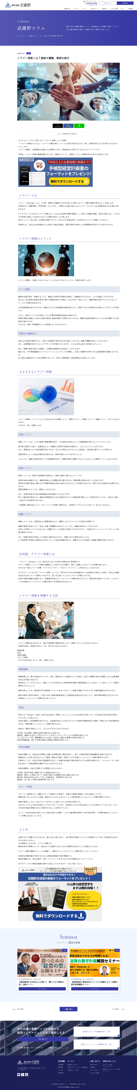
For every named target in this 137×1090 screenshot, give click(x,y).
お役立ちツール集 (73, 1070)
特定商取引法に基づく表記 (77, 1084)
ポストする (58, 126)
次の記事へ (116, 1009)
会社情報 (130, 8)
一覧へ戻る (68, 1009)
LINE (79, 126)
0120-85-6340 (91, 3)
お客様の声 (104, 8)
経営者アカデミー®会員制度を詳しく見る (97, 1031)
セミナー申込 (94, 1070)
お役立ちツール (95, 8)
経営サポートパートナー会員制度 (77, 1067)
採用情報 (60, 1073)
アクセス (60, 1070)
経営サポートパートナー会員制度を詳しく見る (96, 1044)
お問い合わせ (107, 3)
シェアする (68, 126)
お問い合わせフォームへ (55, 1048)
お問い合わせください (26, 1048)
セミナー (84, 8)
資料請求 (125, 3)
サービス (75, 8)
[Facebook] (22, 1074)
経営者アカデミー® (73, 1065)
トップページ (22, 36)
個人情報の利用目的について (60, 1084)
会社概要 (60, 1065)
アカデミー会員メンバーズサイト (108, 1065)
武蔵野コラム (32, 36)
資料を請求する (42, 1039)
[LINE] (18, 1074)
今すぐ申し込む (42, 989)
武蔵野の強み (67, 8)
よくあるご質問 (114, 8)
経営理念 (60, 1067)
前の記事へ (21, 1009)
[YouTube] (26, 1074)
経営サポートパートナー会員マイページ (111, 1070)
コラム (122, 8)
